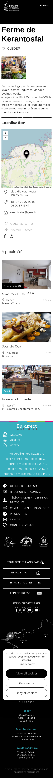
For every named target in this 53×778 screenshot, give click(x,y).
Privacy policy (27, 664)
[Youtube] (30, 610)
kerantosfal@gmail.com (25, 212)
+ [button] (5, 133)
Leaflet (16, 187)
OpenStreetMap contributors (40, 187)
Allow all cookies (27, 673)
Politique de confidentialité (35, 769)
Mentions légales (12, 769)
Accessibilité (33, 772)
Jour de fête (11, 346)
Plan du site (20, 772)
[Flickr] (36, 610)
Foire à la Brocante (16, 399)
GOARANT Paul (14, 294)
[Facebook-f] (17, 610)
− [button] (5, 138)
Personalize (26, 683)
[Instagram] (11, 237)
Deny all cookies (26, 693)
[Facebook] (4, 237)
